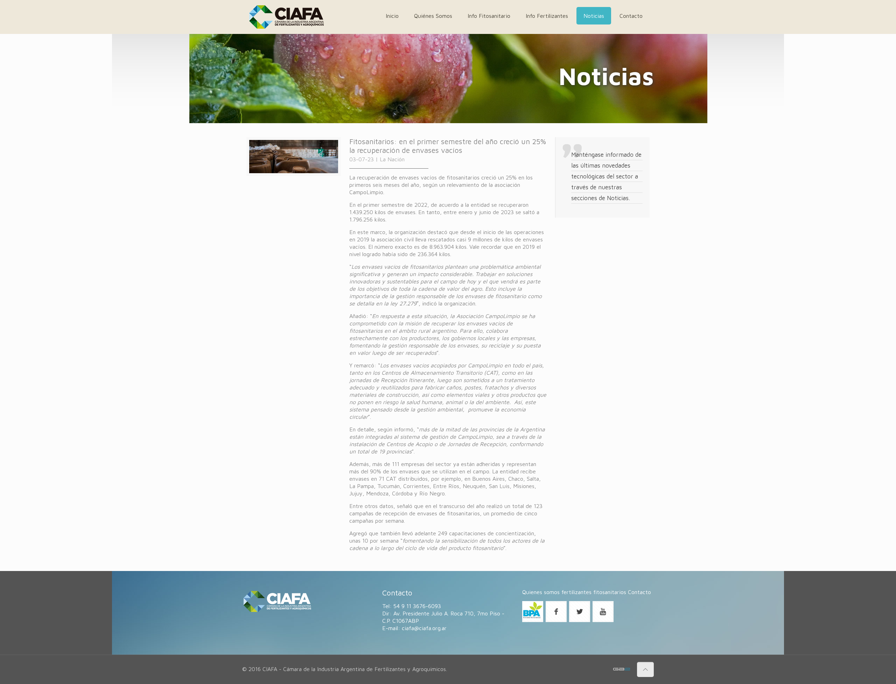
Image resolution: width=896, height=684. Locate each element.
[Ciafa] (286, 17)
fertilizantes (576, 592)
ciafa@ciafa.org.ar (424, 628)
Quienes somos (541, 592)
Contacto (639, 592)
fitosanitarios (609, 592)
